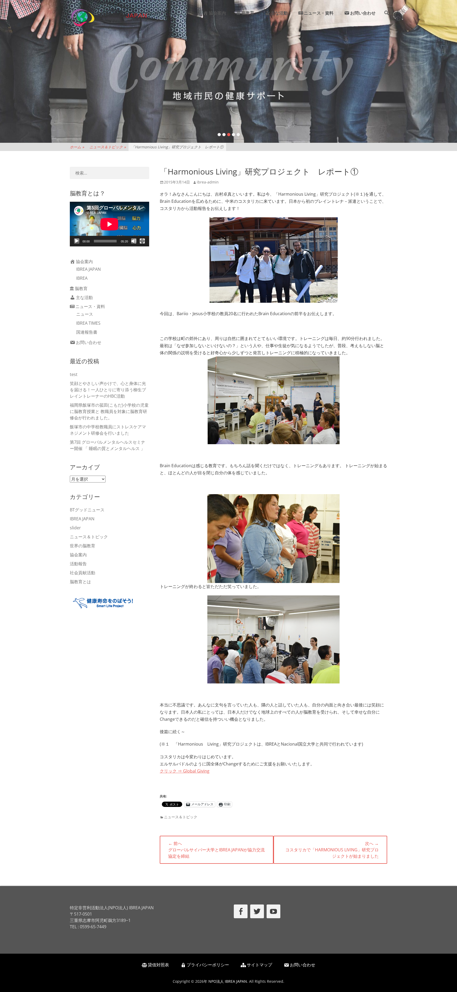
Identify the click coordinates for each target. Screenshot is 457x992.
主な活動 (279, 13)
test (73, 374)
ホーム (77, 146)
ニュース (84, 314)
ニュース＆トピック (107, 146)
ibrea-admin (208, 182)
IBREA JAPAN (88, 269)
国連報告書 (86, 332)
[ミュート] (133, 241)
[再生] (76, 241)
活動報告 (78, 564)
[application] (109, 224)
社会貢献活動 (82, 573)
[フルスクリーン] (142, 241)
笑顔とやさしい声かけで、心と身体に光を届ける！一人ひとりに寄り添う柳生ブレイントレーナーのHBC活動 (108, 389)
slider (75, 528)
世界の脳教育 (82, 546)
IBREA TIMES (88, 323)
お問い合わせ (363, 13)
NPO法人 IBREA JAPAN (227, 981)
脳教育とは (80, 582)
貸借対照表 (158, 965)
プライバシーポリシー (208, 965)
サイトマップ (259, 965)
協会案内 (217, 13)
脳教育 (247, 13)
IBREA (82, 278)
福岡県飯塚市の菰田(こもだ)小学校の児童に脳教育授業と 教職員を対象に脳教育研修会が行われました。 (109, 411)
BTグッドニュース (87, 510)
